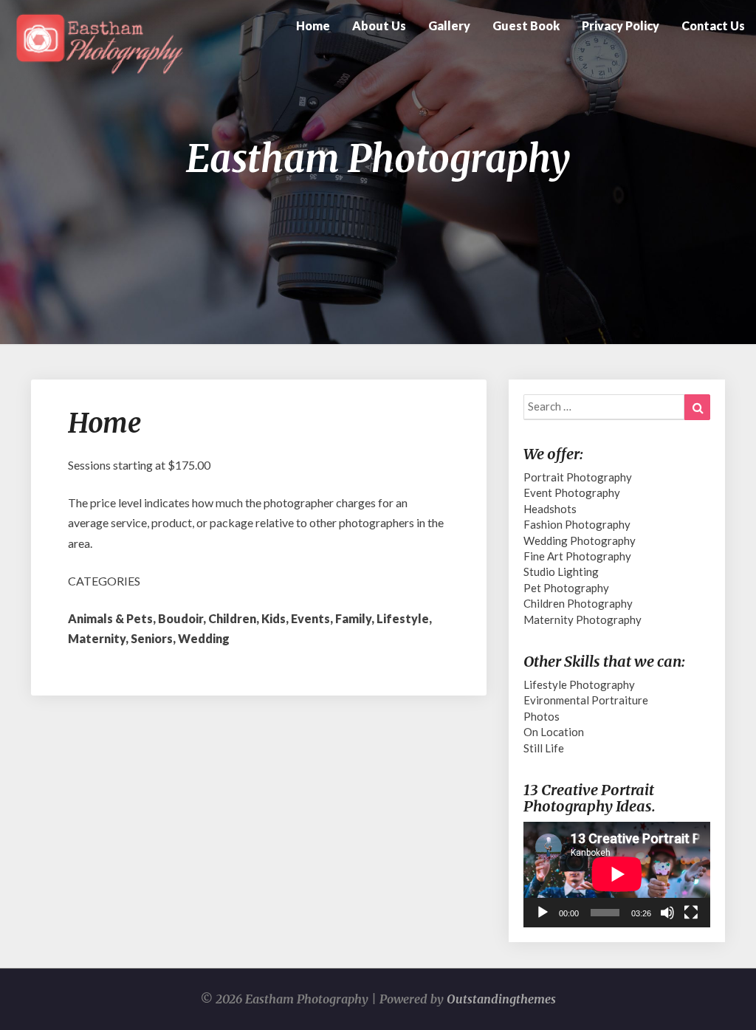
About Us (379, 25)
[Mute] (667, 912)
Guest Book (526, 25)
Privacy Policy (620, 25)
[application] (616, 874)
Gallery (449, 25)
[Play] (542, 912)
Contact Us (713, 25)
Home (313, 25)
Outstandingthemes (501, 999)
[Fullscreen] (691, 912)
